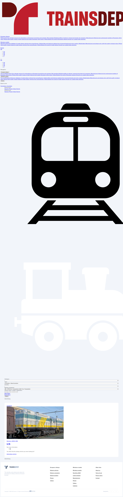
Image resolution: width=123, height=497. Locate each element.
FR (4, 53)
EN (1, 49)
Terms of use (99, 473)
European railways (5, 36)
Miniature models (5, 42)
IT (3, 56)
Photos (11, 89)
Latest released (76, 475)
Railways (7, 89)
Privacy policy (99, 475)
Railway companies (55, 473)
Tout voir (3, 73)
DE (4, 54)
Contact (98, 478)
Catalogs (75, 486)
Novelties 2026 (77, 473)
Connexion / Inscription (6, 86)
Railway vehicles (54, 470)
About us (98, 470)
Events (2, 48)
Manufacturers (76, 478)
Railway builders (54, 475)
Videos (14, 89)
